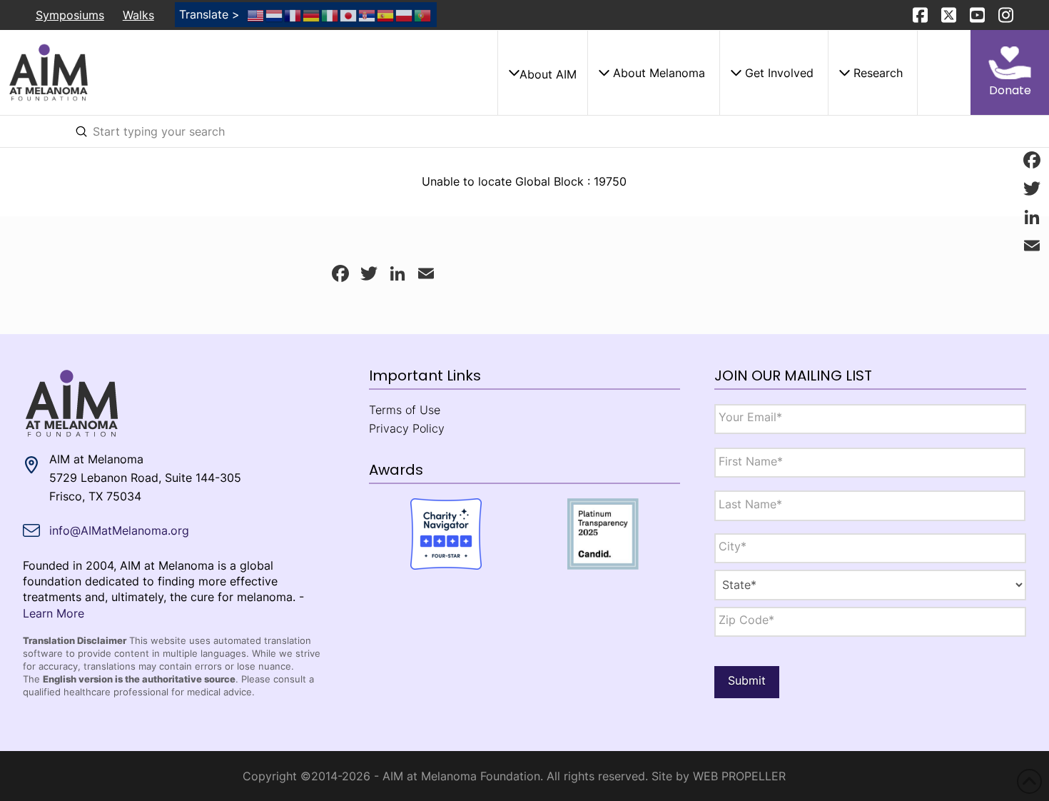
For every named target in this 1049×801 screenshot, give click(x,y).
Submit (747, 680)
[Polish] (404, 14)
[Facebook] (1032, 160)
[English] (256, 14)
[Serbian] (367, 14)
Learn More (53, 613)
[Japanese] (349, 14)
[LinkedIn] (1032, 217)
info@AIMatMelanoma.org (119, 530)
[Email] (1032, 245)
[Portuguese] (423, 14)
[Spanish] (386, 14)
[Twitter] (1032, 188)
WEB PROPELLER (739, 776)
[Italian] (330, 14)
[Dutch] (274, 14)
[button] (542, 73)
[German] (312, 14)
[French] (293, 14)
